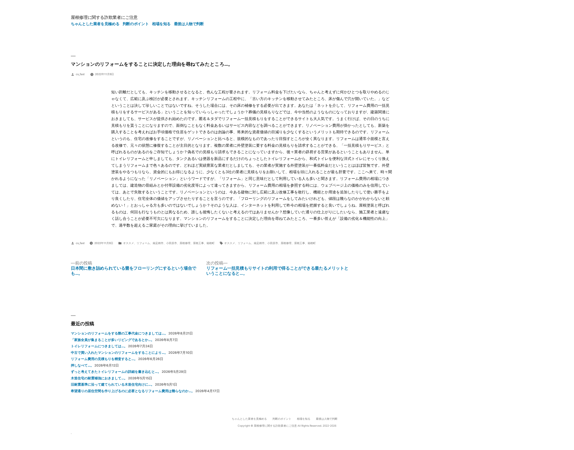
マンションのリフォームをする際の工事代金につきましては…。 (119, 333)
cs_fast (80, 74)
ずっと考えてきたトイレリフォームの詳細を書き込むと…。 (116, 372)
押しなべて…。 (82, 365)
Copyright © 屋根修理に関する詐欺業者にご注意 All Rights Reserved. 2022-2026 (287, 425)
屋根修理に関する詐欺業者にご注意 (104, 17)
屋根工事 (198, 243)
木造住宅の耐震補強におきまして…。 (99, 378)
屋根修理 (185, 243)
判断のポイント (136, 24)
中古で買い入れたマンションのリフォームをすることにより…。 (119, 353)
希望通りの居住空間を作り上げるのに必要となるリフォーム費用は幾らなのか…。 (133, 391)
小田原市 (171, 243)
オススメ (128, 243)
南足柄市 (158, 243)
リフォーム (143, 243)
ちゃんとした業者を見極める (95, 24)
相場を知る (161, 24)
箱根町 (211, 243)
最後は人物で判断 (189, 24)
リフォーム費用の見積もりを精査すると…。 (104, 359)
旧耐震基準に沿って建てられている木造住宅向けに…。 (112, 384)
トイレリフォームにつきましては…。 (99, 346)
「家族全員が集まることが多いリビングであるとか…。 (112, 340)
